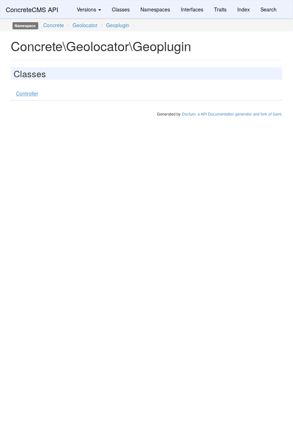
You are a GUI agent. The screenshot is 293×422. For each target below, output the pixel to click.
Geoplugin (117, 25)
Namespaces (155, 9)
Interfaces (192, 9)
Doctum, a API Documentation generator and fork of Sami (231, 114)
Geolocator (85, 25)
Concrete (53, 25)
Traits (220, 9)
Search (268, 9)
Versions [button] (87, 9)
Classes (121, 9)
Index (243, 9)
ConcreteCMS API (32, 9)
